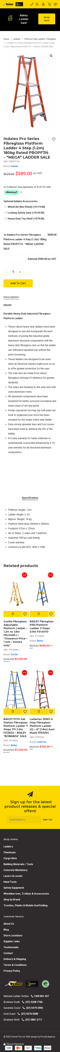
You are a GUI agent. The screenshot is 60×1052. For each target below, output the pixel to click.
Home (6, 39)
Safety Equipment (14, 887)
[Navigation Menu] (55, 4)
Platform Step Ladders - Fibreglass (40, 39)
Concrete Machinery (15, 870)
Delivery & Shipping (15, 959)
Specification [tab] (30, 497)
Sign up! (47, 819)
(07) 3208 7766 (33, 1002)
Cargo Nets (10, 858)
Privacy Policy (12, 970)
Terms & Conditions (15, 964)
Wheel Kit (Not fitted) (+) (26, 206)
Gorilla (14, 654)
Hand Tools (10, 881)
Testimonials (11, 947)
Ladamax (41, 742)
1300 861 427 (41, 996)
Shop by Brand (12, 899)
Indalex (14, 166)
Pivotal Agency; (47, 1036)
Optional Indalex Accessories (21, 201)
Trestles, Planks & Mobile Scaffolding (26, 905)
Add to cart (18, 283)
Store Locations (13, 935)
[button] (46, 18)
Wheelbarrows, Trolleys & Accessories (26, 893)
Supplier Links (12, 941)
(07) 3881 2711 (33, 1019)
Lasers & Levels (13, 876)
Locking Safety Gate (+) (25, 212)
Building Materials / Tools (18, 864)
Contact (8, 953)
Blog (6, 929)
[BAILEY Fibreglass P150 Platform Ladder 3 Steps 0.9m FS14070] (42, 594)
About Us (9, 923)
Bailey (40, 641)
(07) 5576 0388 (29, 1013)
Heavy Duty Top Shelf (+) (25, 218)
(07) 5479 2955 (34, 1007)
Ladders (16, 39)
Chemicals (10, 852)
